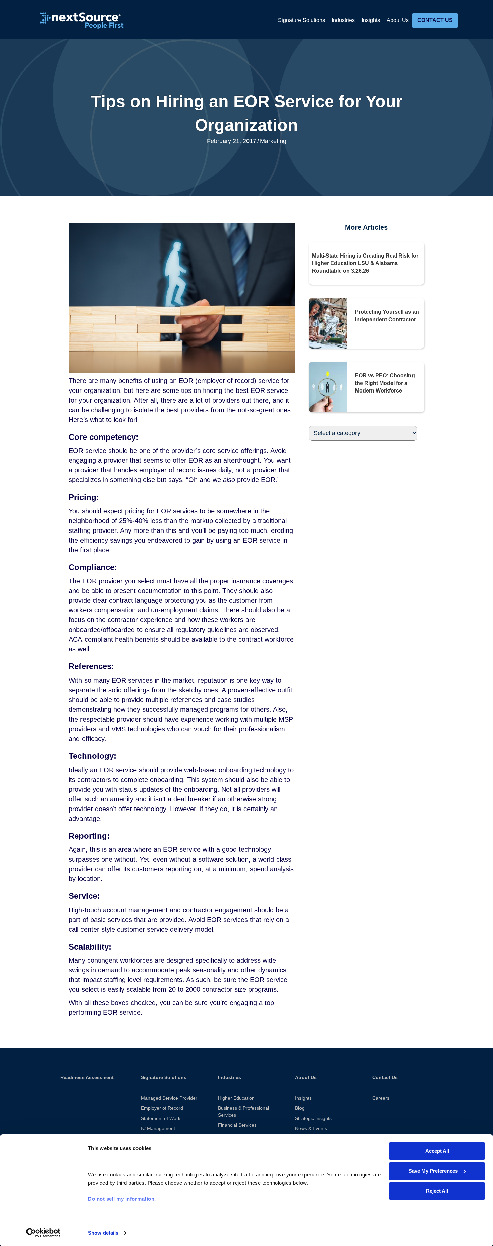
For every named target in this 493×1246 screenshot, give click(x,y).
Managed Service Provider (169, 1098)
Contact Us (435, 20)
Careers (380, 1098)
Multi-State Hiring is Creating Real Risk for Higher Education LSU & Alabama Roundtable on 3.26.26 (365, 263)
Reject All (437, 1191)
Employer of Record (162, 1108)
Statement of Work (160, 1118)
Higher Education (236, 1098)
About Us (398, 20)
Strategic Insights (313, 1118)
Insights (371, 20)
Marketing (273, 141)
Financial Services (237, 1125)
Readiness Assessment (87, 1077)
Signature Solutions (301, 20)
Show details (103, 1233)
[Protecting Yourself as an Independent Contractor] (328, 323)
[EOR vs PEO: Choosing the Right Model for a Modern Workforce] (328, 386)
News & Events (311, 1128)
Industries (343, 20)
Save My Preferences (433, 1171)
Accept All (437, 1151)
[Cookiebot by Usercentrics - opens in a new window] (43, 1233)
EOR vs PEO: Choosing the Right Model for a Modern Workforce (385, 383)
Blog (300, 1108)
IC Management (158, 1128)
